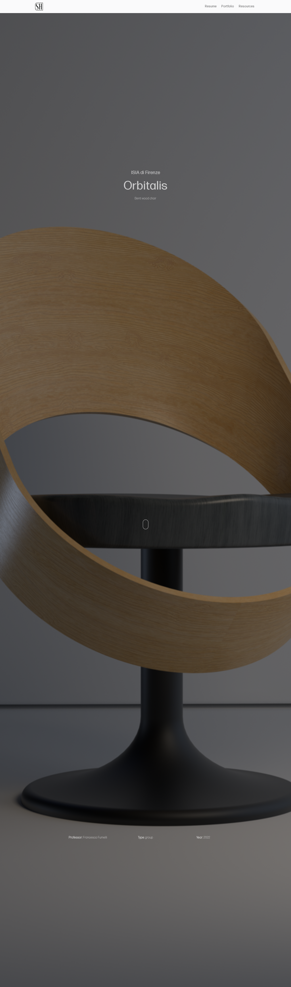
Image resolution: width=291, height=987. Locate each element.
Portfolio (227, 6)
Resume (211, 6)
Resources (246, 6)
